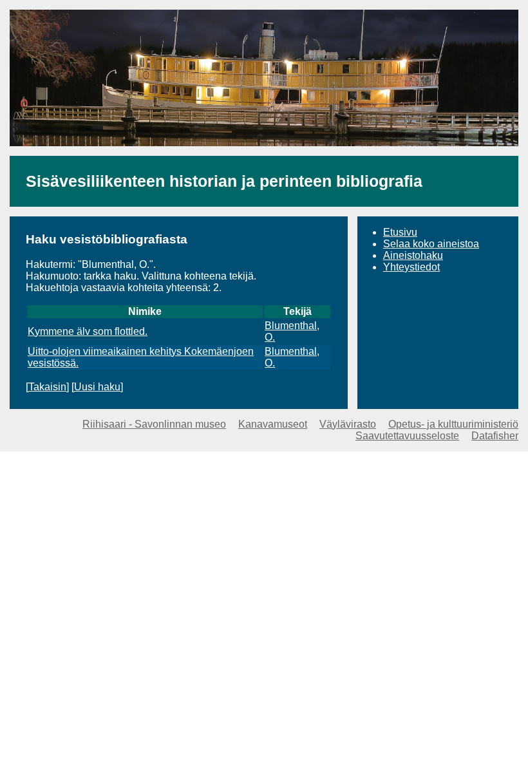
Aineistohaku (413, 255)
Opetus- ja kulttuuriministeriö (453, 424)
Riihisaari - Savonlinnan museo (154, 424)
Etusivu (400, 232)
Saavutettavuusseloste (407, 435)
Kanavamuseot (272, 424)
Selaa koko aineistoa (431, 243)
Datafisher (494, 435)
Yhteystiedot (411, 266)
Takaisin (47, 386)
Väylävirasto (347, 424)
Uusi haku (97, 386)
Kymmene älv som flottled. (87, 331)
